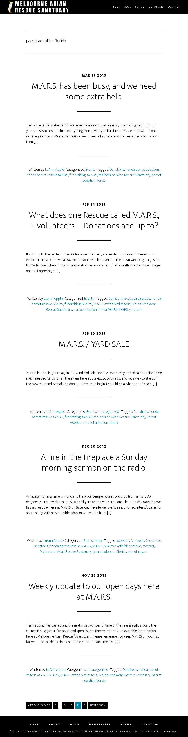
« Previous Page (39, 706)
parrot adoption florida (90, 309)
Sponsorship (93, 541)
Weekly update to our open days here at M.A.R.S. (94, 591)
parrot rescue (138, 552)
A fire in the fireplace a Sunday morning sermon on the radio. (94, 462)
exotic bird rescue (137, 298)
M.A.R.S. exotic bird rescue (112, 304)
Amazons (137, 541)
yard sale (135, 309)
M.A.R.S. (92, 175)
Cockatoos (153, 541)
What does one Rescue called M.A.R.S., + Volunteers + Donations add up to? (94, 220)
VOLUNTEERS (118, 309)
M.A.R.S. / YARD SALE (94, 344)
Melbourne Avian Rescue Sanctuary (124, 175)
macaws (148, 546)
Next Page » (97, 706)
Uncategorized (108, 412)
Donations (117, 169)
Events (90, 169)
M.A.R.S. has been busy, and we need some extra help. (94, 91)
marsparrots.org (39, 7)
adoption (122, 541)
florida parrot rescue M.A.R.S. (47, 175)
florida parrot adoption (142, 169)
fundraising (78, 175)
